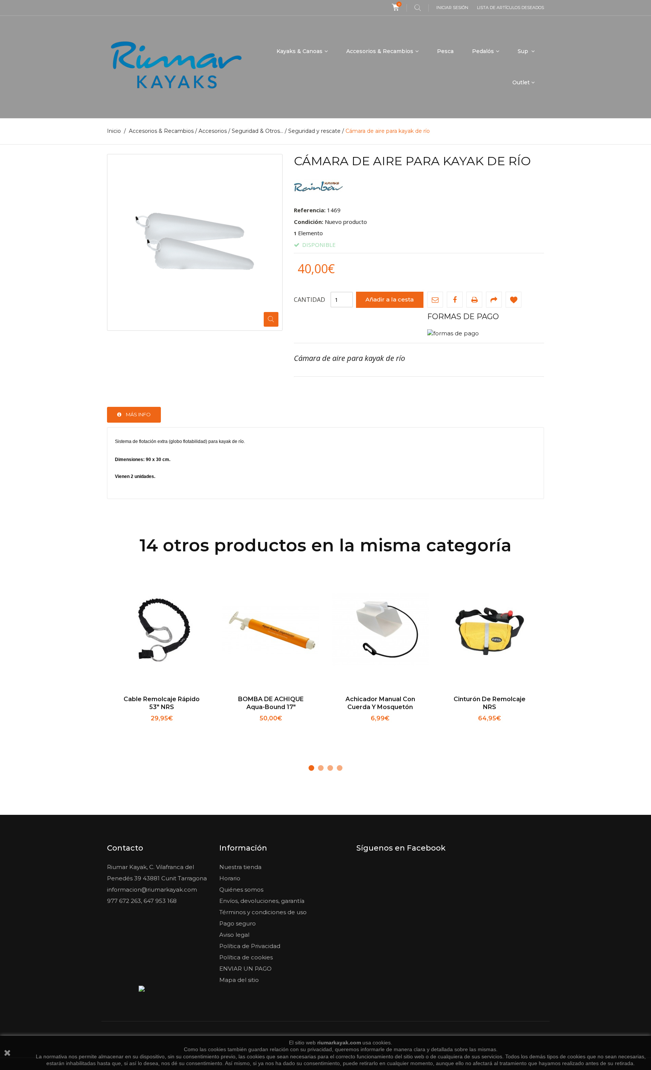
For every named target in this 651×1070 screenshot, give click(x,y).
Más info (138, 414)
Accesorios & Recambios (379, 51)
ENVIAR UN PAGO (245, 968)
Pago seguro (237, 923)
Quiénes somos (241, 889)
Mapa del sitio (239, 979)
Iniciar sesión (452, 7)
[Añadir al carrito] (137, 728)
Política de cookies (246, 957)
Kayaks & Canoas (299, 51)
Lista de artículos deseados (510, 7)
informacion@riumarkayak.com (152, 889)
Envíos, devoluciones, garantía (261, 900)
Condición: (308, 221)
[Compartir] (494, 299)
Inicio (114, 131)
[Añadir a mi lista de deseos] (513, 299)
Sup (524, 51)
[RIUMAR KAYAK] (176, 67)
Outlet (521, 82)
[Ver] (186, 728)
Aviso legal (234, 934)
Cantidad (309, 299)
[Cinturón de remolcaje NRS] (489, 630)
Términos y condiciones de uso (263, 912)
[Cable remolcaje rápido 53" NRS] (161, 630)
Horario (229, 878)
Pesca (445, 51)
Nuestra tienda (240, 867)
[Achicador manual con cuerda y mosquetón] (380, 630)
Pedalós (483, 51)
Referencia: (310, 210)
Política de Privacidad (249, 946)
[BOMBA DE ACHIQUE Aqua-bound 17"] (270, 630)
